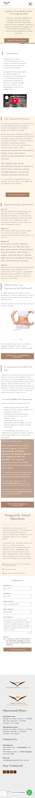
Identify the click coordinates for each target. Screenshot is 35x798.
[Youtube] (11, 771)
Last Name (7, 593)
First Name (7, 585)
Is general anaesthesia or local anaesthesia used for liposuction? (17, 564)
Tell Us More (8, 617)
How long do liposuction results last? (16, 524)
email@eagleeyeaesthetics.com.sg (15, 760)
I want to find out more (17, 649)
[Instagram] (14, 771)
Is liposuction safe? (10, 569)
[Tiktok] (7, 771)
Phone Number (8, 609)
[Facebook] (4, 771)
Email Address (8, 601)
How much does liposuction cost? (14, 573)
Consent (6, 637)
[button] (30, 4)
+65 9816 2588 (8, 754)
